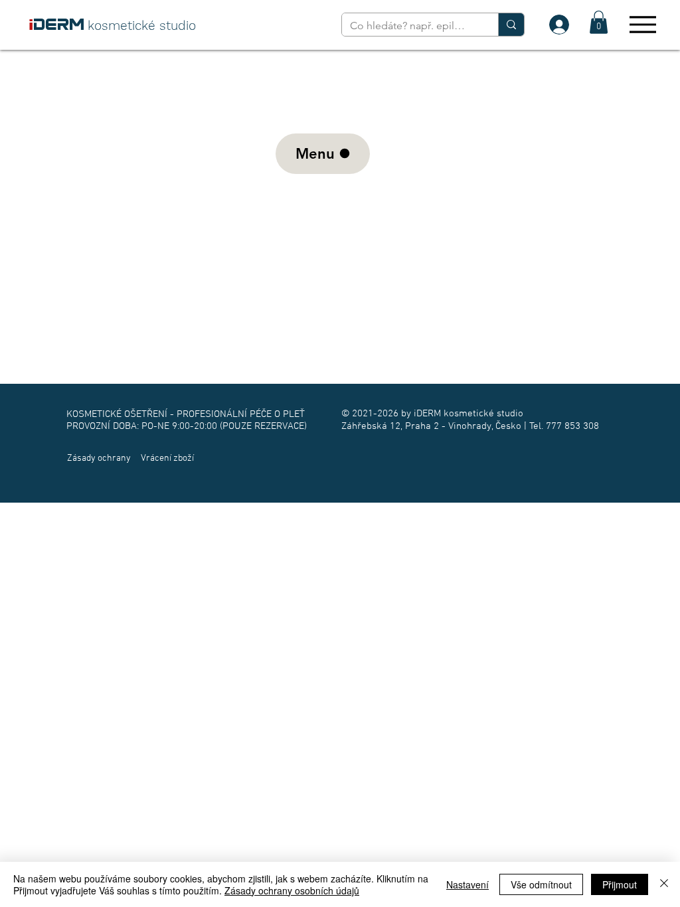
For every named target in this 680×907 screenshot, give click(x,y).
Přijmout (619, 884)
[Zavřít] (664, 884)
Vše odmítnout (541, 884)
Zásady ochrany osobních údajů (291, 890)
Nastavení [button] (467, 884)
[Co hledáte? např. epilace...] (511, 24)
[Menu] (642, 24)
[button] (598, 22)
